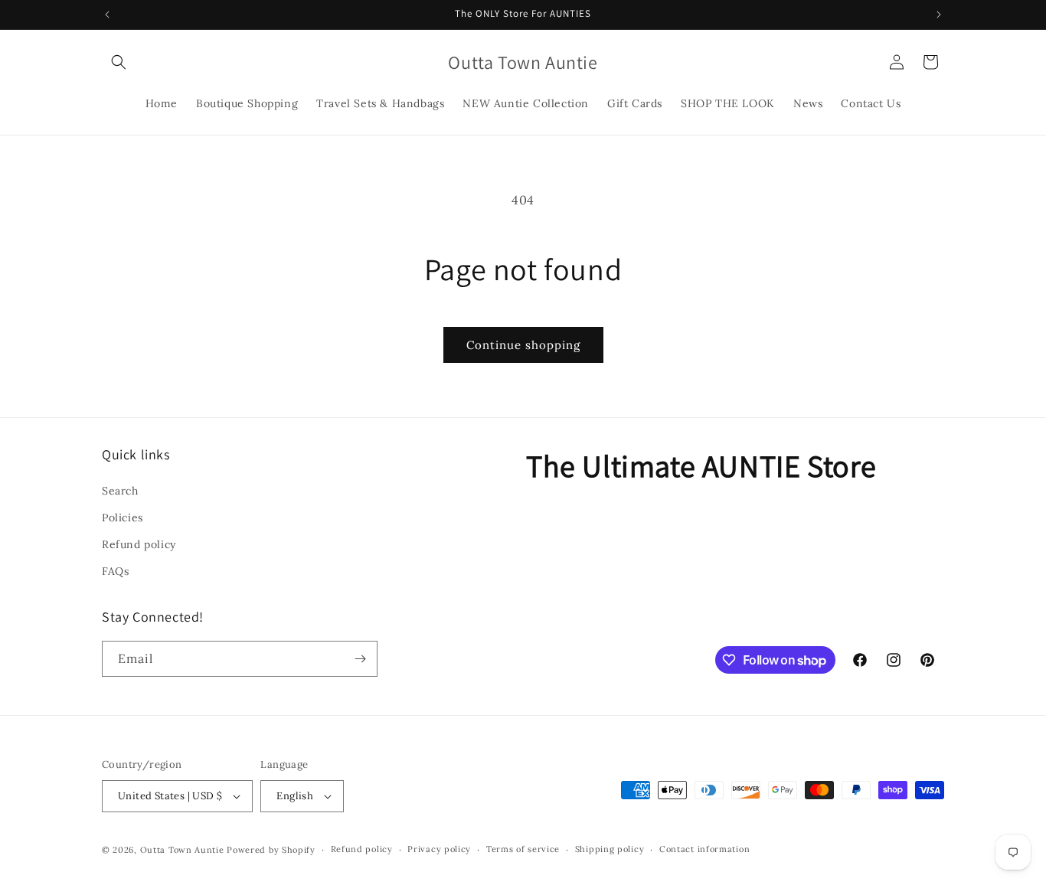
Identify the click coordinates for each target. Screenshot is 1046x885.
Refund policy (139, 543)
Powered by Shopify (271, 849)
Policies (122, 517)
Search (120, 490)
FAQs (115, 571)
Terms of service (523, 849)
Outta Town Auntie (182, 849)
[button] (119, 62)
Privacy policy (439, 849)
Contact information (704, 849)
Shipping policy (610, 849)
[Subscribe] (360, 659)
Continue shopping (523, 345)
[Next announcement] (939, 14)
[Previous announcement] (107, 14)
